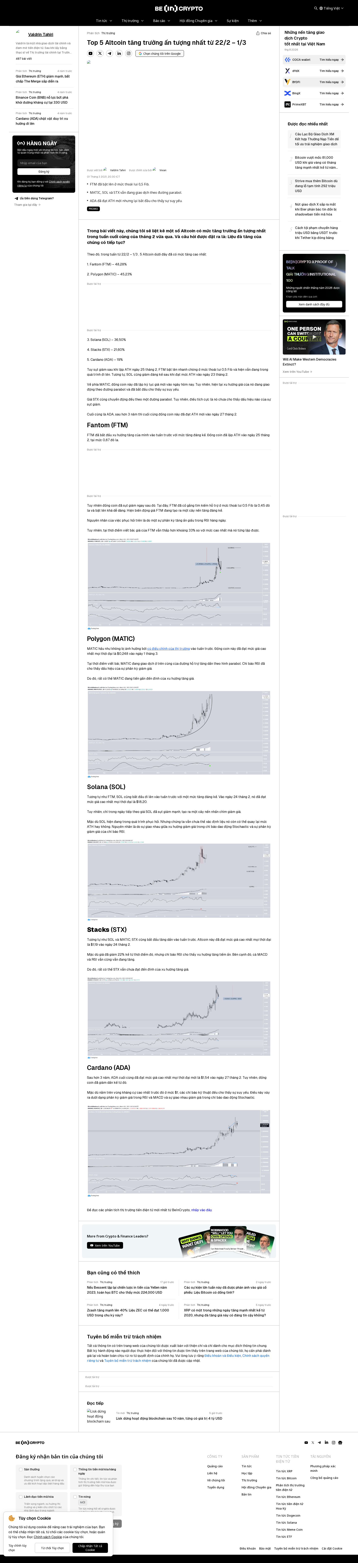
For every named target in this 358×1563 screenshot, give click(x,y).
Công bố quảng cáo (324, 1478)
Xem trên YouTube (296, 372)
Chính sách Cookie (48, 1537)
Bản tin (247, 1494)
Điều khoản (248, 1548)
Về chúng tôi (216, 1480)
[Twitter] (100, 53)
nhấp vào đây (201, 1210)
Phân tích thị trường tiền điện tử (290, 1487)
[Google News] (340, 1443)
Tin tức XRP (284, 1471)
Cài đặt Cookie (332, 1548)
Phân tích (93, 33)
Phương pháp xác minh (323, 1468)
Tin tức (247, 1466)
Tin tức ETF (284, 1537)
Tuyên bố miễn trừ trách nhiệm (127, 1360)
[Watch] (314, 337)
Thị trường (108, 33)
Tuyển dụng (215, 1487)
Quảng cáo (215, 1466)
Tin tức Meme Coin (289, 1530)
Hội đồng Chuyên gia (256, 1487)
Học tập (247, 1473)
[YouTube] (90, 53)
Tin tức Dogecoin (288, 1515)
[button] (42, 1477)
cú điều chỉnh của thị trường (168, 649)
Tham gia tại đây (25, 205)
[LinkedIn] (119, 53)
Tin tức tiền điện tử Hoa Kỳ (289, 1506)
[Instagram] (128, 53)
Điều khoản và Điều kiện (222, 1356)
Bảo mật (265, 1548)
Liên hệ (212, 1473)
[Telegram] (109, 53)
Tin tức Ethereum (288, 1497)
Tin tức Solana (286, 1522)
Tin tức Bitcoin (286, 1478)
